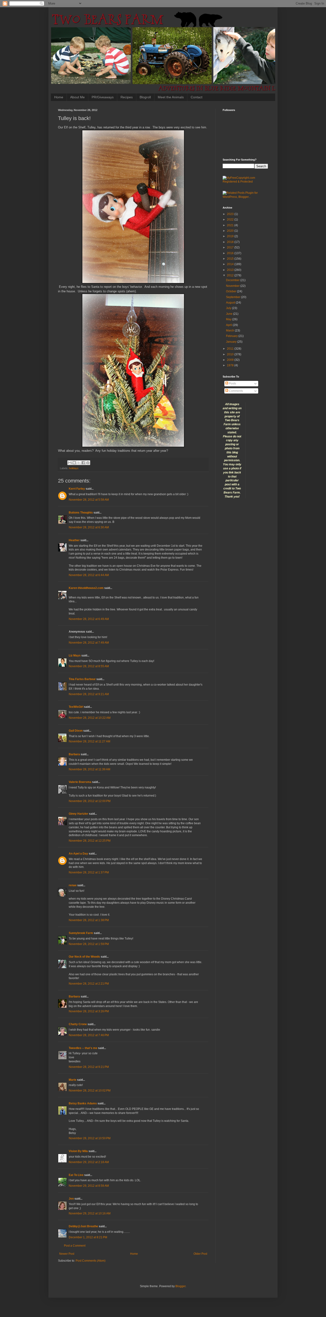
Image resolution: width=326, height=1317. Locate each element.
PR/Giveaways (103, 97)
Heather (74, 540)
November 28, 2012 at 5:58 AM (89, 499)
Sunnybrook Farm (81, 933)
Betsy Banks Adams (83, 1103)
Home (58, 97)
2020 (230, 230)
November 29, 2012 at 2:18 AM (89, 1162)
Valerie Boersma (80, 782)
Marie (73, 1079)
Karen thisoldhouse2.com (86, 588)
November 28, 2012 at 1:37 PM (89, 872)
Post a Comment (74, 1245)
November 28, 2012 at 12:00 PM (89, 801)
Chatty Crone (78, 1024)
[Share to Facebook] (83, 462)
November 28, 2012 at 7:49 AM (89, 642)
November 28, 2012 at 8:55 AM (89, 666)
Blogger (180, 1286)
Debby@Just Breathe (83, 1226)
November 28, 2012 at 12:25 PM (89, 840)
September (233, 297)
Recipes (127, 97)
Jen (71, 1198)
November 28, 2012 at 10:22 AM (89, 717)
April (229, 325)
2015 (230, 258)
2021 (230, 225)
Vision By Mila (78, 1151)
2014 (230, 264)
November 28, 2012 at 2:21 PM (89, 983)
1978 (230, 365)
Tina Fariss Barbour (82, 679)
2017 (230, 247)
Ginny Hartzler (78, 813)
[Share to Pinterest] (87, 462)
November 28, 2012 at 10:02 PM (89, 1090)
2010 (230, 354)
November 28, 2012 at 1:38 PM (89, 920)
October (231, 291)
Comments (235, 391)
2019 (230, 236)
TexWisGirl (76, 706)
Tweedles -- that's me (83, 1048)
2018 (230, 242)
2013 (230, 270)
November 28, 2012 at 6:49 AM (89, 619)
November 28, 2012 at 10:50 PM (89, 1138)
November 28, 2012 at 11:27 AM (89, 741)
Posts (232, 383)
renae (73, 885)
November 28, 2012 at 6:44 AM (89, 575)
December (233, 280)
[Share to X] (78, 462)
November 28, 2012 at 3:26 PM (89, 1011)
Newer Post (66, 1253)
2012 (230, 275)
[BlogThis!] (74, 462)
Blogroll (145, 97)
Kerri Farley (77, 488)
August (231, 302)
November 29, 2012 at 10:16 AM (89, 1213)
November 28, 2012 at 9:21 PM (89, 1067)
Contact (196, 97)
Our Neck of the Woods (84, 956)
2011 (230, 348)
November (233, 286)
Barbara (74, 754)
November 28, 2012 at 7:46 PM (89, 1035)
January (231, 341)
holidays (74, 468)
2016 (230, 253)
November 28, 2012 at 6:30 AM (89, 527)
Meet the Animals (171, 97)
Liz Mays (75, 655)
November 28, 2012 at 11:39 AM (89, 769)
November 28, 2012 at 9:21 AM (89, 694)
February (232, 336)
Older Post (200, 1253)
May (229, 319)
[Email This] (69, 462)
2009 (230, 360)
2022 (230, 219)
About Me (77, 97)
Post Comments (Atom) (90, 1260)
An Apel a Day (78, 853)
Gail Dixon (76, 730)
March (230, 330)
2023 (230, 214)
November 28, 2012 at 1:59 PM (89, 944)
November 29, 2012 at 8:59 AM (89, 1185)
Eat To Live (76, 1175)
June (229, 313)
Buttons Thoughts (81, 512)
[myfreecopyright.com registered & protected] (245, 181)
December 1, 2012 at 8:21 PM (88, 1237)
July (229, 308)
